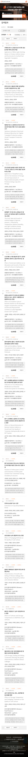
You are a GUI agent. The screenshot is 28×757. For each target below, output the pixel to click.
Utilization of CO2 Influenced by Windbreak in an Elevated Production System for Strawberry (14, 386)
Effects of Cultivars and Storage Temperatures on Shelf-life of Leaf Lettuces (14, 617)
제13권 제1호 (8, 713)
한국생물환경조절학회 (15, 66)
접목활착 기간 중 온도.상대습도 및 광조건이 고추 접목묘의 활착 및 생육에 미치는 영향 (15, 214)
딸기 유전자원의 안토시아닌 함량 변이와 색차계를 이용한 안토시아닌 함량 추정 (15, 465)
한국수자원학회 (8, 517)
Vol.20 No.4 (19, 189)
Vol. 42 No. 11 (8, 515)
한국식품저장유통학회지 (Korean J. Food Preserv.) (13, 546)
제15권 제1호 (8, 591)
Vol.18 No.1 (19, 358)
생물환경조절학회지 (9, 64)
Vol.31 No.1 (19, 64)
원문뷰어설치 (21, 739)
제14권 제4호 (8, 631)
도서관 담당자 (15, 741)
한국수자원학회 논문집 (10, 513)
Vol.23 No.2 (19, 145)
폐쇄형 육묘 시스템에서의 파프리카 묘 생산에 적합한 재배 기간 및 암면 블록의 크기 (15, 127)
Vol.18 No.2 (19, 273)
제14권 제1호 (8, 673)
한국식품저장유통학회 (10, 551)
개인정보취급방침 (17, 737)
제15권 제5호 (8, 549)
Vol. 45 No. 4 (16, 483)
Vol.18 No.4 (19, 234)
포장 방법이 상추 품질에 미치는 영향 (14, 535)
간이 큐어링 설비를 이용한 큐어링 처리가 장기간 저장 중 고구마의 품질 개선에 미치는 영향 (15, 169)
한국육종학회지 (8, 483)
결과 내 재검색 (8, 13)
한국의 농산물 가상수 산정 (11, 503)
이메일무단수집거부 (10, 739)
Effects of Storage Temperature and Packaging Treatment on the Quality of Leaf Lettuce (14, 699)
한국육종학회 (15, 485)
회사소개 (8, 737)
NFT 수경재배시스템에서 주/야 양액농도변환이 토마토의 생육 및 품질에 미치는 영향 (15, 421)
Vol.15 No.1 (19, 441)
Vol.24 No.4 (19, 102)
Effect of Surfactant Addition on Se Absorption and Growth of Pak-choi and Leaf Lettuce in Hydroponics (15, 265)
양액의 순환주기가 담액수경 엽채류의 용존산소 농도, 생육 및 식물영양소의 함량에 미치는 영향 (14, 297)
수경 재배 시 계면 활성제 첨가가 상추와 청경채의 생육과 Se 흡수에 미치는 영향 (15, 259)
